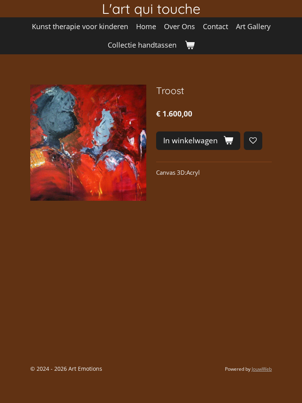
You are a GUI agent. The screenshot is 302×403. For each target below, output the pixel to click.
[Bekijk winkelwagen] (189, 45)
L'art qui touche (151, 8)
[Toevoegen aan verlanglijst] (253, 140)
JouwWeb (262, 369)
